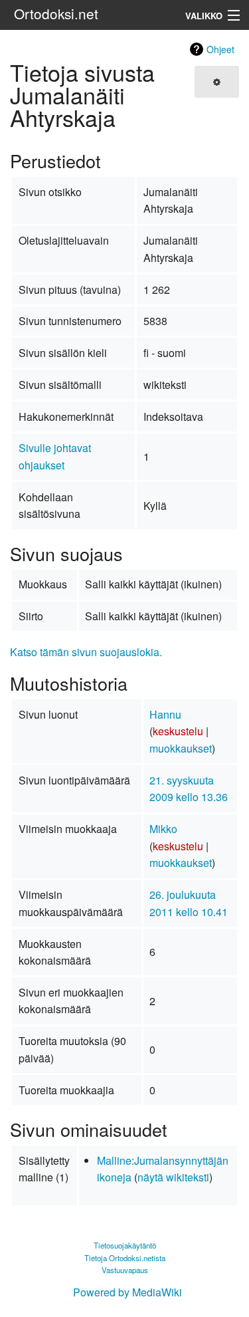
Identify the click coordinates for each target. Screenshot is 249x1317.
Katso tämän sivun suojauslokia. (86, 651)
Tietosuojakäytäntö (125, 1245)
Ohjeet (220, 49)
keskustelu (178, 731)
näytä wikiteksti (173, 1177)
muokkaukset (180, 748)
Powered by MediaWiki (127, 1292)
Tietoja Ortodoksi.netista (124, 1258)
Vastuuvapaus (125, 1269)
